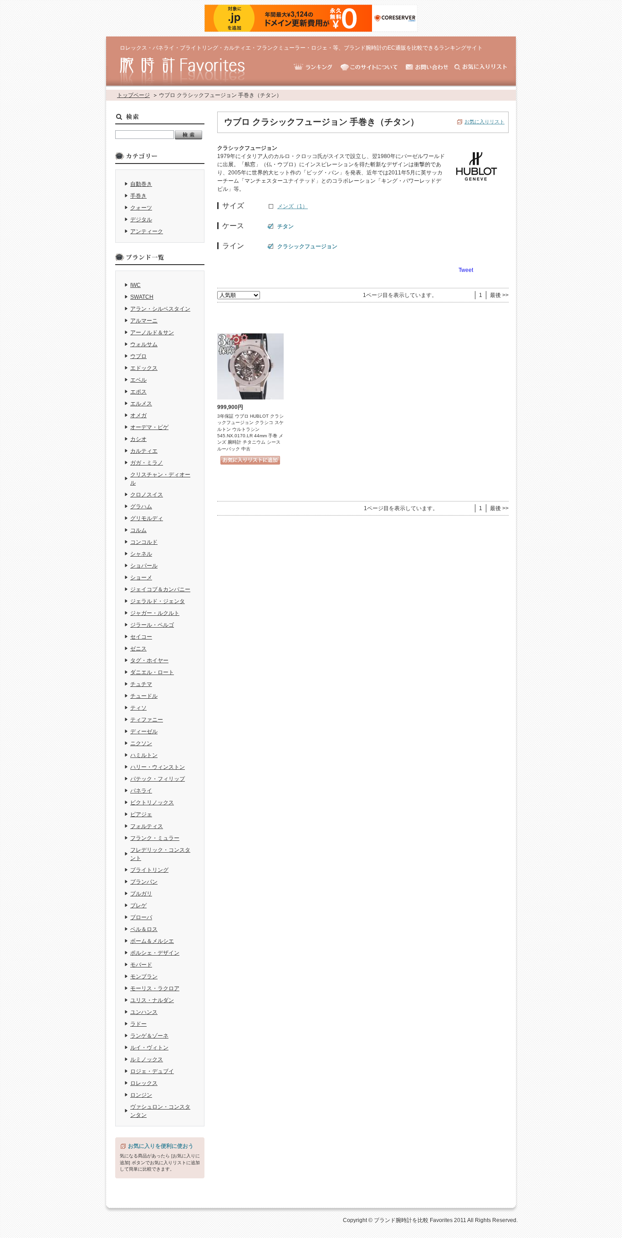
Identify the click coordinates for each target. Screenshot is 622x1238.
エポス (138, 392)
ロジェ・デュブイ (152, 1071)
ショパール (144, 566)
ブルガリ (141, 893)
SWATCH (141, 297)
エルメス (141, 403)
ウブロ (138, 356)
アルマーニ (144, 320)
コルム (138, 530)
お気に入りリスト (484, 121)
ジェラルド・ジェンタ (157, 601)
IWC (135, 285)
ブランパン (144, 882)
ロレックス (144, 1083)
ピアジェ (141, 814)
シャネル (141, 554)
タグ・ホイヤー (149, 660)
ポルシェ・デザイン (154, 953)
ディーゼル (144, 731)
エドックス (144, 368)
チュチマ (141, 684)
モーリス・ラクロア (154, 988)
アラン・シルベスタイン (160, 309)
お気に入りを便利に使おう (161, 1146)
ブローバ (141, 917)
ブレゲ (138, 905)
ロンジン (141, 1095)
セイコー (141, 637)
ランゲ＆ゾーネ (149, 1036)
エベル (138, 380)
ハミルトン (144, 755)
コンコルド (144, 542)
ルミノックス (146, 1059)
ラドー (138, 1024)
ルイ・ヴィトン (149, 1047)
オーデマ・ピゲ (149, 427)
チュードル (144, 696)
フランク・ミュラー (154, 838)
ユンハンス (144, 1012)
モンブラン (144, 976)
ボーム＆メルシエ (152, 941)
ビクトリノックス (152, 802)
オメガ (138, 415)
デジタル (141, 219)
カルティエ (144, 451)
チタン (285, 226)
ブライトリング (149, 870)
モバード (141, 965)
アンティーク (146, 231)
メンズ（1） (292, 206)
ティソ (138, 708)
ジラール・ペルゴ (152, 625)
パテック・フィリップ (157, 779)
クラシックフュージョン (307, 246)
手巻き (138, 196)
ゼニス (138, 648)
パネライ (141, 791)
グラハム (141, 506)
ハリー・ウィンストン (157, 767)
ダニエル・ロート (152, 672)
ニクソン (141, 743)
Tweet (466, 270)
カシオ (138, 439)
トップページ (133, 95)
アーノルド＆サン (152, 332)
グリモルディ (146, 518)
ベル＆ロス (144, 929)
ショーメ (141, 577)
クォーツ (141, 208)
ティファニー (146, 719)
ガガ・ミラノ (146, 463)
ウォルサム (144, 344)
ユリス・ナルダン (152, 1000)
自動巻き (141, 184)
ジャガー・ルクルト (154, 613)
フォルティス (146, 826)
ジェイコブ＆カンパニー (160, 589)
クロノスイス (146, 494)
